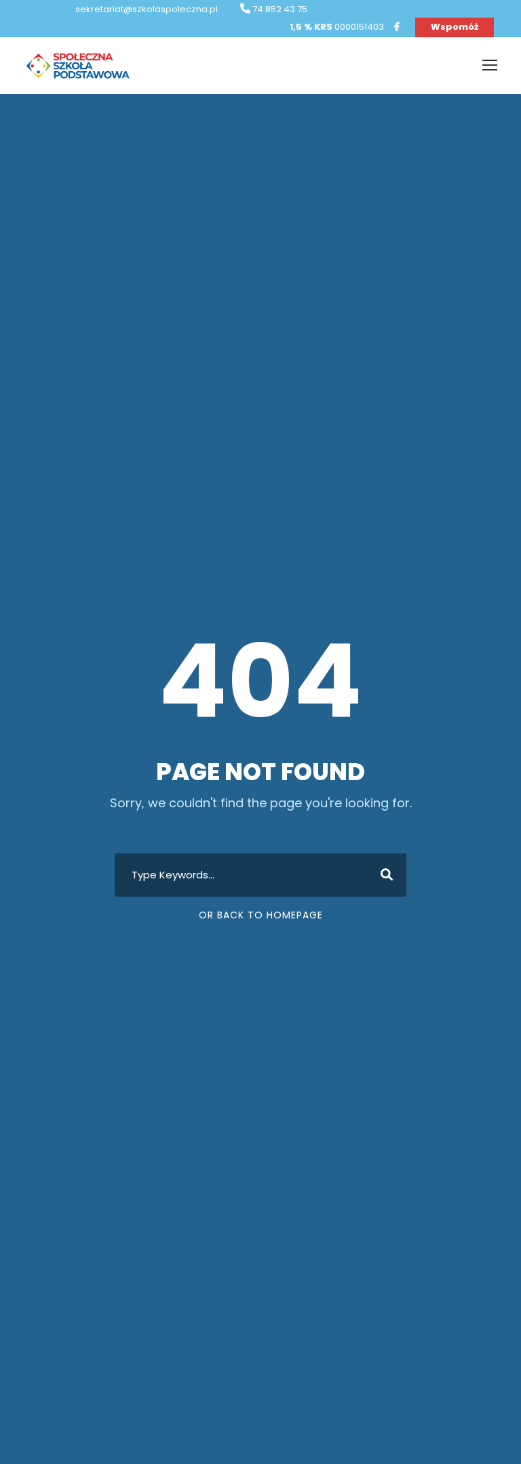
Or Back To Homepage (261, 915)
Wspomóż (454, 26)
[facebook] (397, 26)
